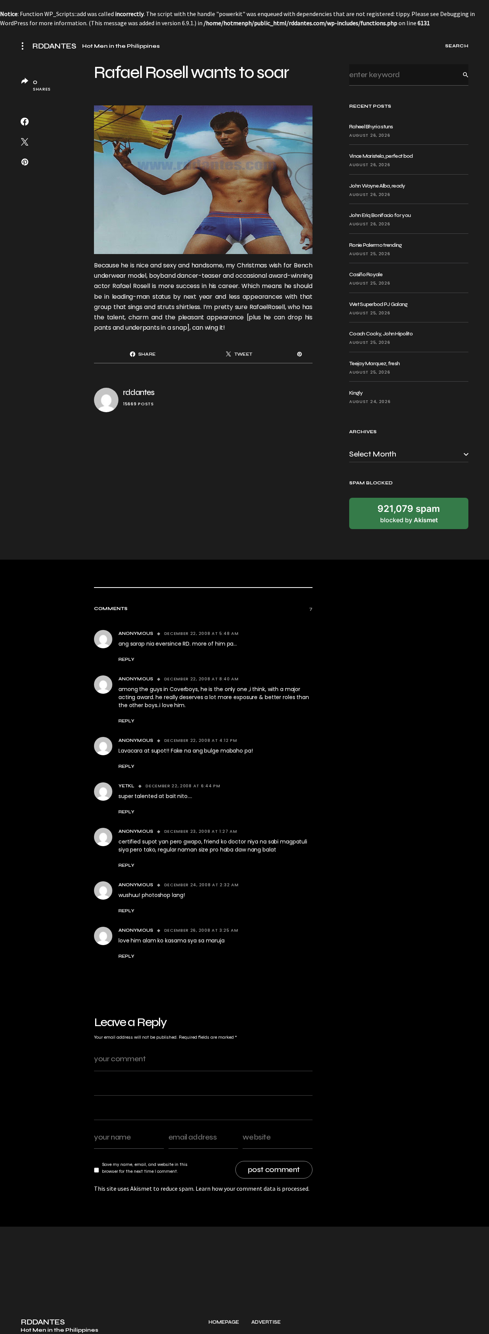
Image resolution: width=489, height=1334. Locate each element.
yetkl (126, 785)
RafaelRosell (267, 307)
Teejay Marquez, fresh (374, 363)
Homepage (224, 1322)
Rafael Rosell (132, 286)
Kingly (356, 393)
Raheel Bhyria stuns (371, 126)
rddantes (138, 392)
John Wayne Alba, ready (377, 186)
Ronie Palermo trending (375, 245)
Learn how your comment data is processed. (252, 1188)
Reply (126, 659)
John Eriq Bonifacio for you (380, 215)
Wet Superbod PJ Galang (378, 304)
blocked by (408, 513)
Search (459, 74)
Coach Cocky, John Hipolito (381, 333)
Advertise (266, 1322)
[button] (25, 46)
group (103, 307)
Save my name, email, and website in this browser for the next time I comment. (145, 1168)
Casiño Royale (365, 274)
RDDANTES (54, 46)
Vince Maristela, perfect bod (381, 156)
